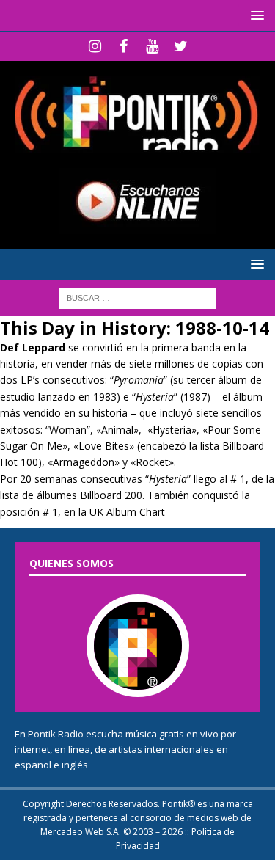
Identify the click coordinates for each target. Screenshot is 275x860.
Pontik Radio (56, 733)
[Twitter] (181, 46)
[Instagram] (95, 46)
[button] (254, 15)
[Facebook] (123, 46)
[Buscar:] (137, 298)
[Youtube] (152, 46)
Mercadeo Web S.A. (80, 832)
